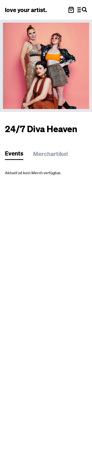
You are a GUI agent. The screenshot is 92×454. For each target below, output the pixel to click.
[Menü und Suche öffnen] (82, 10)
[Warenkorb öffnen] (71, 10)
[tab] (16, 154)
